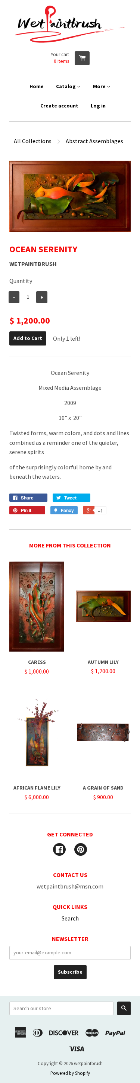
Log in (98, 105)
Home (36, 86)
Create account (59, 105)
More (100, 86)
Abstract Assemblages (94, 141)
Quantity (20, 281)
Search (70, 918)
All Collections (33, 141)
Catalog (66, 86)
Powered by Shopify (70, 1073)
